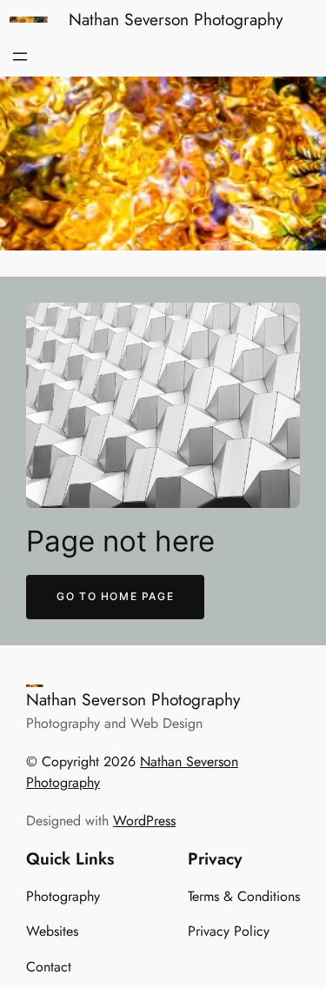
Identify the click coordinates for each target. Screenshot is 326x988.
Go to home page (115, 596)
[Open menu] (20, 56)
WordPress (144, 821)
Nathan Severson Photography (176, 19)
